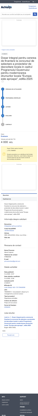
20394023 (7, 307)
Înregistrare (17, 1)
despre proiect (6, 400)
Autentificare (26, 1)
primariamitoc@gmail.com (12, 261)
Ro (33, 2)
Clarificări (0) (7, 199)
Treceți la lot (10, 335)
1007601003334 (9, 230)
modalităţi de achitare (25, 410)
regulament (5, 402)
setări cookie (5, 405)
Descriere (6, 195)
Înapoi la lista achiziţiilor (8, 50)
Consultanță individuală (26, 412)
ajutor (21, 400)
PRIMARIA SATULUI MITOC (13, 226)
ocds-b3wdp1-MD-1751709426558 (14, 287)
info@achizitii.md (24, 404)
